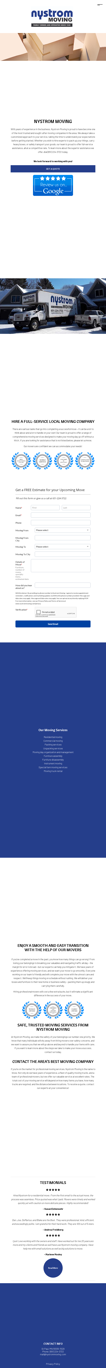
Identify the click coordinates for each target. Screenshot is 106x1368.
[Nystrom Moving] (52, 16)
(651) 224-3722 (57, 1351)
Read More (53, 1268)
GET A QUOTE (53, 168)
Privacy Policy (53, 1363)
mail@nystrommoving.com (53, 1354)
